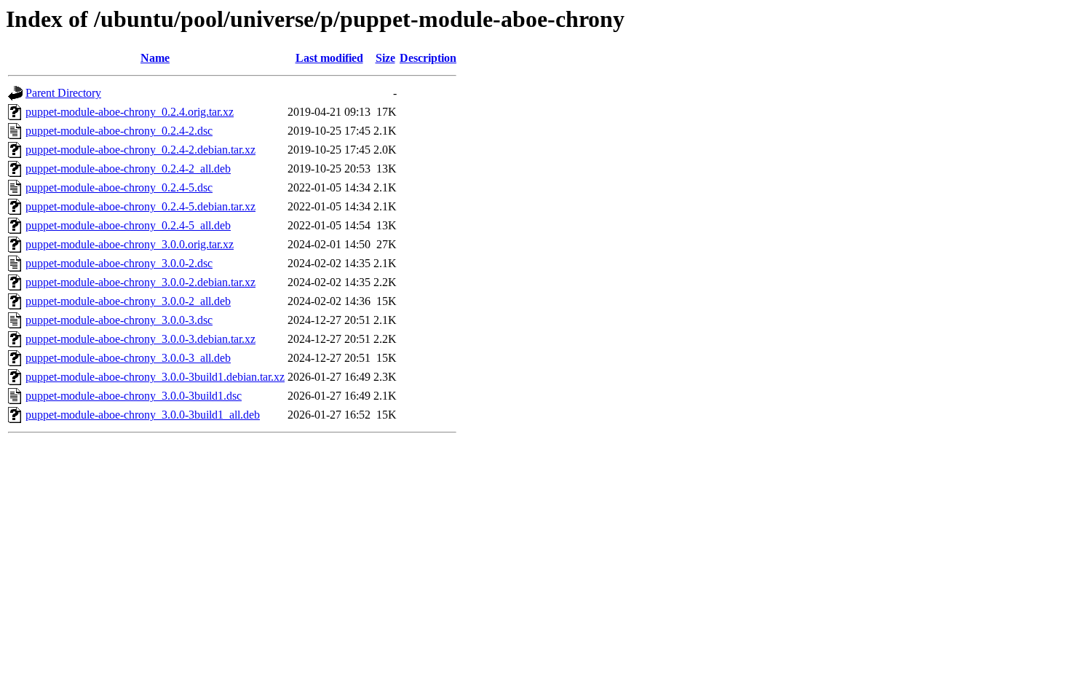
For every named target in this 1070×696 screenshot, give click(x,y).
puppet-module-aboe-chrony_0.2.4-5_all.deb (128, 225)
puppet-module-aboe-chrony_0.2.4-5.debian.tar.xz (140, 206)
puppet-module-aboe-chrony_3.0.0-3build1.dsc (133, 395)
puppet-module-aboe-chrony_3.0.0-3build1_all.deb (142, 414)
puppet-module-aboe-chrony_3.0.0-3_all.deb (128, 358)
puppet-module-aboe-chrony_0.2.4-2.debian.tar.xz (140, 149)
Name (155, 58)
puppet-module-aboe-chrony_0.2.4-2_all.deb (128, 168)
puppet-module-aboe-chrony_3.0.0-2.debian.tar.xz (140, 282)
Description (428, 58)
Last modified (329, 58)
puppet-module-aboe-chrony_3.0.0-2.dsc (119, 263)
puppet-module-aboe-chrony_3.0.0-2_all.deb (128, 301)
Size (385, 58)
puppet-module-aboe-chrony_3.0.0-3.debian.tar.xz (140, 339)
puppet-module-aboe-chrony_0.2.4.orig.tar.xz (129, 112)
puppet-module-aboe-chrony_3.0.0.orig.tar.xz (129, 244)
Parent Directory (63, 93)
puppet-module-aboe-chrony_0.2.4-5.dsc (119, 187)
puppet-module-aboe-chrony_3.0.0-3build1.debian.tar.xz (155, 377)
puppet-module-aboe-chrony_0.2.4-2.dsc (119, 130)
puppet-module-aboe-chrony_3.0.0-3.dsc (119, 320)
